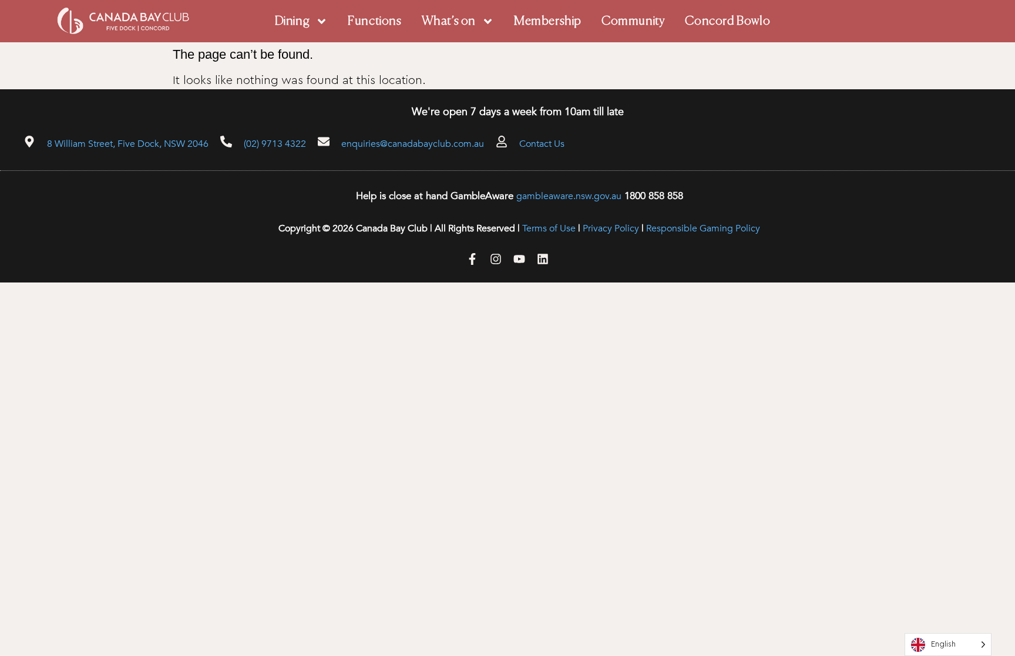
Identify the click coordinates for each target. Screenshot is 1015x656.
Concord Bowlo (727, 21)
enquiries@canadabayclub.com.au (412, 143)
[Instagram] (496, 259)
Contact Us (541, 143)
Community (633, 21)
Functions (374, 21)
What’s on (449, 21)
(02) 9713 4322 (275, 143)
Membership (548, 21)
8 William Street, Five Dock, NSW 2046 (128, 143)
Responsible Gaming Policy (703, 228)
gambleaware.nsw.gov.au (568, 196)
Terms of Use (549, 228)
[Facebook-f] (472, 259)
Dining (292, 21)
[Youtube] (519, 259)
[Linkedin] (543, 259)
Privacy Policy (611, 228)
